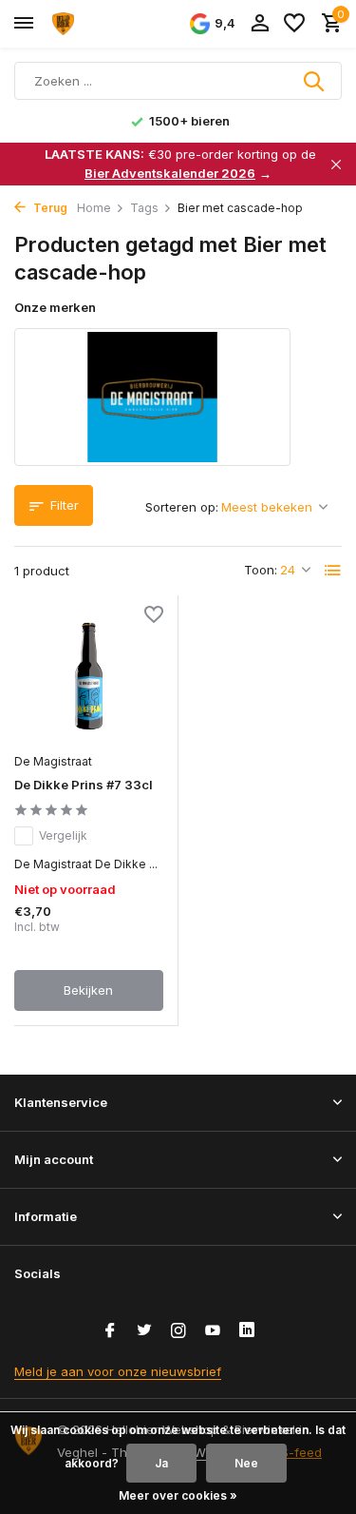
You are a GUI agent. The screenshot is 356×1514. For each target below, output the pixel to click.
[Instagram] (178, 1331)
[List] (333, 570)
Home (94, 208)
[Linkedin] (246, 1331)
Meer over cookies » (178, 1495)
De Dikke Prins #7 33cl (83, 784)
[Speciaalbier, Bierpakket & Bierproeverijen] (100, 23)
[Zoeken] (315, 80)
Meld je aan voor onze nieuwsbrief (117, 1371)
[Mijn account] (260, 23)
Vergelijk (63, 835)
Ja (161, 1463)
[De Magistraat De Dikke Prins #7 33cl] (88, 676)
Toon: (260, 569)
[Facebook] (110, 1331)
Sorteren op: (181, 506)
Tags (144, 208)
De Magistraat (53, 761)
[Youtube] (212, 1331)
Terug (48, 208)
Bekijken (88, 990)
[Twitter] (144, 1331)
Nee (246, 1463)
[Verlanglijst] (294, 23)
